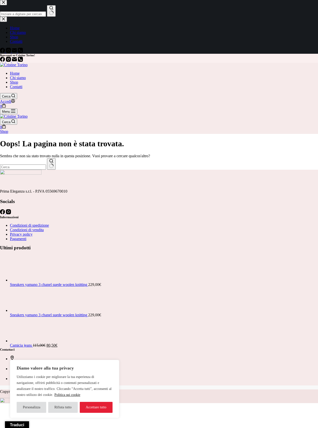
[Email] (15, 60)
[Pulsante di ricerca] (51, 164)
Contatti (16, 87)
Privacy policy (21, 234)
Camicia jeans (21, 345)
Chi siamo (18, 78)
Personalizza (31, 407)
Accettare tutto (96, 407)
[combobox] (23, 167)
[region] (64, 389)
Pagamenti (18, 239)
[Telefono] (20, 60)
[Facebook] (3, 60)
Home (15, 73)
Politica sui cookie (67, 395)
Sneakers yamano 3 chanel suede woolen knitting (49, 284)
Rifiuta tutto (63, 407)
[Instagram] (9, 60)
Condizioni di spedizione (29, 225)
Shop (14, 82)
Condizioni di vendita (27, 230)
